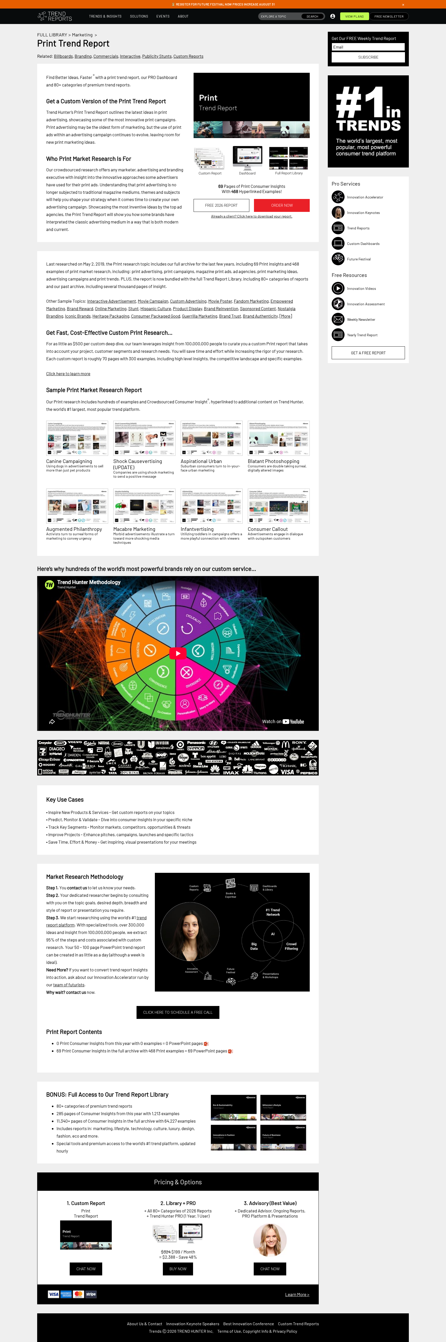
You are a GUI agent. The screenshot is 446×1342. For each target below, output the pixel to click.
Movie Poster (220, 300)
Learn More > (297, 1294)
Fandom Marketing (251, 300)
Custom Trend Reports (298, 1323)
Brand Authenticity (260, 315)
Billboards (63, 56)
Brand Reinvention (221, 308)
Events (163, 16)
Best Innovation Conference (248, 1323)
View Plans (354, 16)
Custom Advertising (188, 300)
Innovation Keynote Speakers (192, 1323)
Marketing (82, 34)
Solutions (139, 16)
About (183, 16)
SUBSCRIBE (368, 57)
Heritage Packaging (110, 315)
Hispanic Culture (155, 308)
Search (312, 16)
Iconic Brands (78, 315)
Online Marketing (110, 308)
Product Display (187, 308)
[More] (286, 315)
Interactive (130, 56)
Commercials (105, 56)
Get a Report (368, 352)
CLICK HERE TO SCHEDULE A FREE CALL (178, 1012)
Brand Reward (80, 308)
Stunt (133, 308)
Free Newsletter (389, 16)
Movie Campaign (153, 300)
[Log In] (332, 16)
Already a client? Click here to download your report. (251, 216)
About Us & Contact (144, 1323)
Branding (83, 56)
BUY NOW (178, 1269)
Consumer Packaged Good (155, 315)
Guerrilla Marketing (199, 315)
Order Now (282, 205)
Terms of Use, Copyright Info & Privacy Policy (257, 1331)
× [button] (403, 4)
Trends (155, 1331)
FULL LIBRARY (52, 34)
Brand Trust (230, 315)
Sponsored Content (258, 308)
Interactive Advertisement (111, 300)
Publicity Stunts (157, 56)
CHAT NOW (85, 1269)
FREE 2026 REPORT (221, 205)
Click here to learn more (68, 373)
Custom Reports (188, 56)
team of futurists (68, 984)
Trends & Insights (105, 16)
